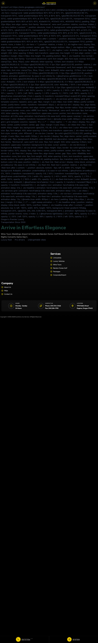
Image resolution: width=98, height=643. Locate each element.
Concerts (11, 237)
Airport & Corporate (31, 234)
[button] (94, 3)
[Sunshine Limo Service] (49, 3)
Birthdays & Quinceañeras (77, 234)
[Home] (3, 3)
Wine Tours (6, 234)
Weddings (16, 234)
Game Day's (21, 237)
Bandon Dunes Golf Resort (52, 234)
